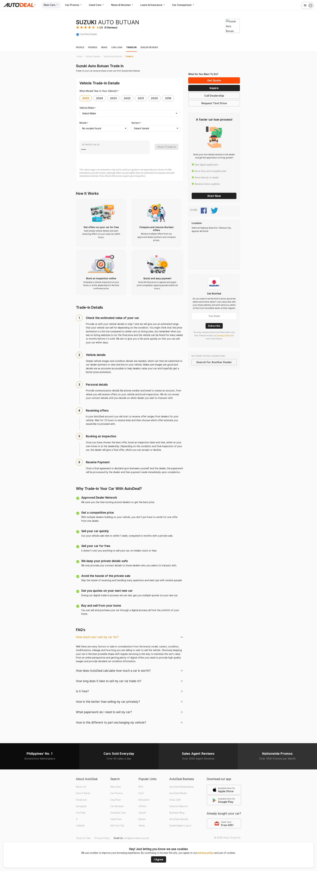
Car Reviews (117, 806)
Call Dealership (214, 95)
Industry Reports (178, 806)
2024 (99, 98)
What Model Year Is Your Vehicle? (98, 91)
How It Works (83, 793)
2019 (168, 98)
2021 (141, 98)
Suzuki (142, 812)
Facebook (81, 799)
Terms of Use (83, 838)
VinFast (142, 806)
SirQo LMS (175, 799)
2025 (85, 98)
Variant (135, 123)
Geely (142, 825)
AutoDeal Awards (178, 819)
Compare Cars (118, 812)
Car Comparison (182, 4)
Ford (141, 793)
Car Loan (116, 47)
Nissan (142, 819)
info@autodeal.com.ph (136, 838)
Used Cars (95, 4)
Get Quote (214, 80)
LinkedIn (80, 825)
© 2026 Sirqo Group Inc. (227, 837)
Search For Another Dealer (214, 362)
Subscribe (214, 325)
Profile (80, 47)
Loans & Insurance (151, 4)
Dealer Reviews (149, 47)
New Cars (50, 4)
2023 (113, 98)
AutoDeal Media (178, 793)
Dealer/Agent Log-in (180, 825)
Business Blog (176, 812)
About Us (81, 786)
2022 (127, 98)
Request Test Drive (214, 103)
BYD (141, 786)
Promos (92, 47)
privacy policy (206, 853)
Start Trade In (166, 146)
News (104, 47)
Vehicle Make (86, 108)
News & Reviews (121, 4)
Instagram (81, 806)
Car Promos (72, 4)
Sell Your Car (117, 825)
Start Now (214, 196)
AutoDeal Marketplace (181, 786)
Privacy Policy (102, 838)
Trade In (131, 47)
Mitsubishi (144, 799)
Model (83, 123)
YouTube (81, 812)
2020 (154, 98)
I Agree (158, 859)
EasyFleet (115, 799)
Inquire (214, 88)
